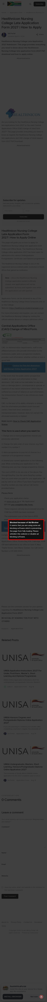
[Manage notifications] (41, 997)
